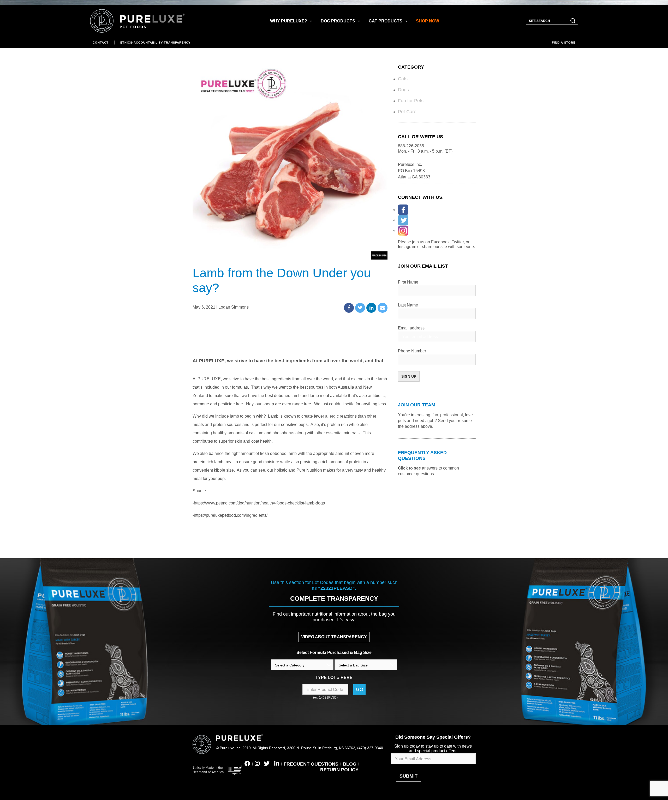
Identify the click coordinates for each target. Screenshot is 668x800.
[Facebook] (403, 209)
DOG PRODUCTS (338, 21)
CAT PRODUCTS (385, 21)
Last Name (408, 305)
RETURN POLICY (339, 769)
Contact (101, 42)
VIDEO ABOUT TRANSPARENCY (334, 637)
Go (359, 689)
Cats (403, 78)
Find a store (563, 42)
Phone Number (412, 351)
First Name (408, 282)
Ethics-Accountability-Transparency (155, 42)
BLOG (349, 764)
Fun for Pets (411, 100)
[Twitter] (403, 220)
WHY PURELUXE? (288, 21)
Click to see (409, 468)
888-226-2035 (411, 146)
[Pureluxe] (137, 21)
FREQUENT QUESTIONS (311, 764)
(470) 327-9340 (370, 748)
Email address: (412, 328)
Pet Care (407, 111)
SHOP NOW (427, 21)
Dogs (403, 89)
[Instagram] (403, 230)
